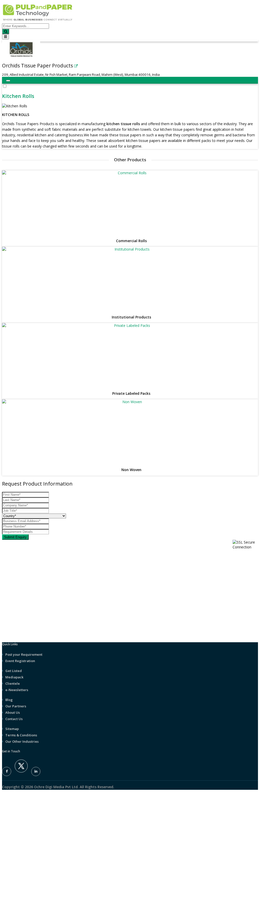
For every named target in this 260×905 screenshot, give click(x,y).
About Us (12, 712)
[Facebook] (6, 771)
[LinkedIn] (35, 771)
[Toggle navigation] (5, 36)
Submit (9, 848)
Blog (9, 699)
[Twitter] (21, 771)
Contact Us (14, 719)
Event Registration (20, 661)
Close (6, 606)
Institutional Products (131, 317)
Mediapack (14, 677)
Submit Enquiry (15, 537)
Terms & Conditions (21, 735)
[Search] (5, 31)
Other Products (130, 160)
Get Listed (13, 670)
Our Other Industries (22, 741)
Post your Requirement (23, 654)
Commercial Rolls (131, 241)
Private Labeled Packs (131, 393)
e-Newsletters (16, 690)
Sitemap (12, 728)
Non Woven (131, 470)
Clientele (12, 683)
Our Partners (15, 706)
